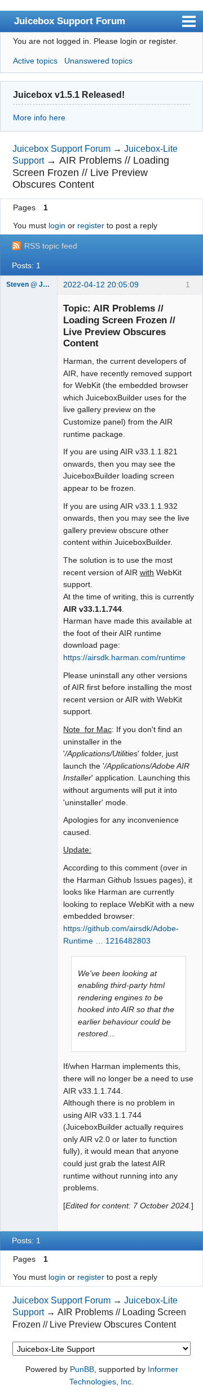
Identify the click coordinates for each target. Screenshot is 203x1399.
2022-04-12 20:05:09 (101, 284)
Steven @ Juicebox (28, 284)
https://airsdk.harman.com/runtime (124, 657)
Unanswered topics (98, 60)
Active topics (35, 60)
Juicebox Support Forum (69, 20)
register (90, 225)
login (56, 225)
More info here (39, 117)
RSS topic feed (50, 245)
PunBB (82, 1369)
